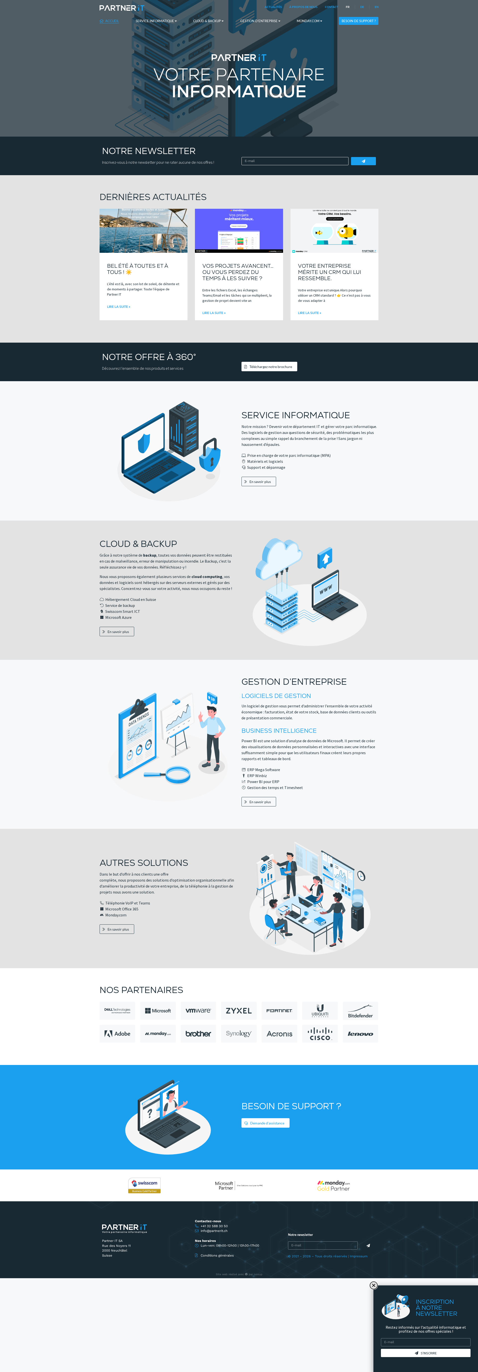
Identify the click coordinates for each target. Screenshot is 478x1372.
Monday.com (308, 21)
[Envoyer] (363, 161)
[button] (373, 1285)
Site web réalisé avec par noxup (239, 1274)
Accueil (112, 21)
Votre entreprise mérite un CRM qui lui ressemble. (329, 272)
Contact (331, 7)
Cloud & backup (207, 21)
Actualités (273, 7)
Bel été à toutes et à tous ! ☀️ (137, 269)
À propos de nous (303, 7)
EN (376, 7)
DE (362, 7)
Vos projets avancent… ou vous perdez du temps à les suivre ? (238, 272)
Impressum (358, 1256)
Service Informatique (155, 21)
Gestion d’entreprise (259, 21)
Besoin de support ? (359, 21)
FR (348, 7)
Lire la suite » (118, 307)
